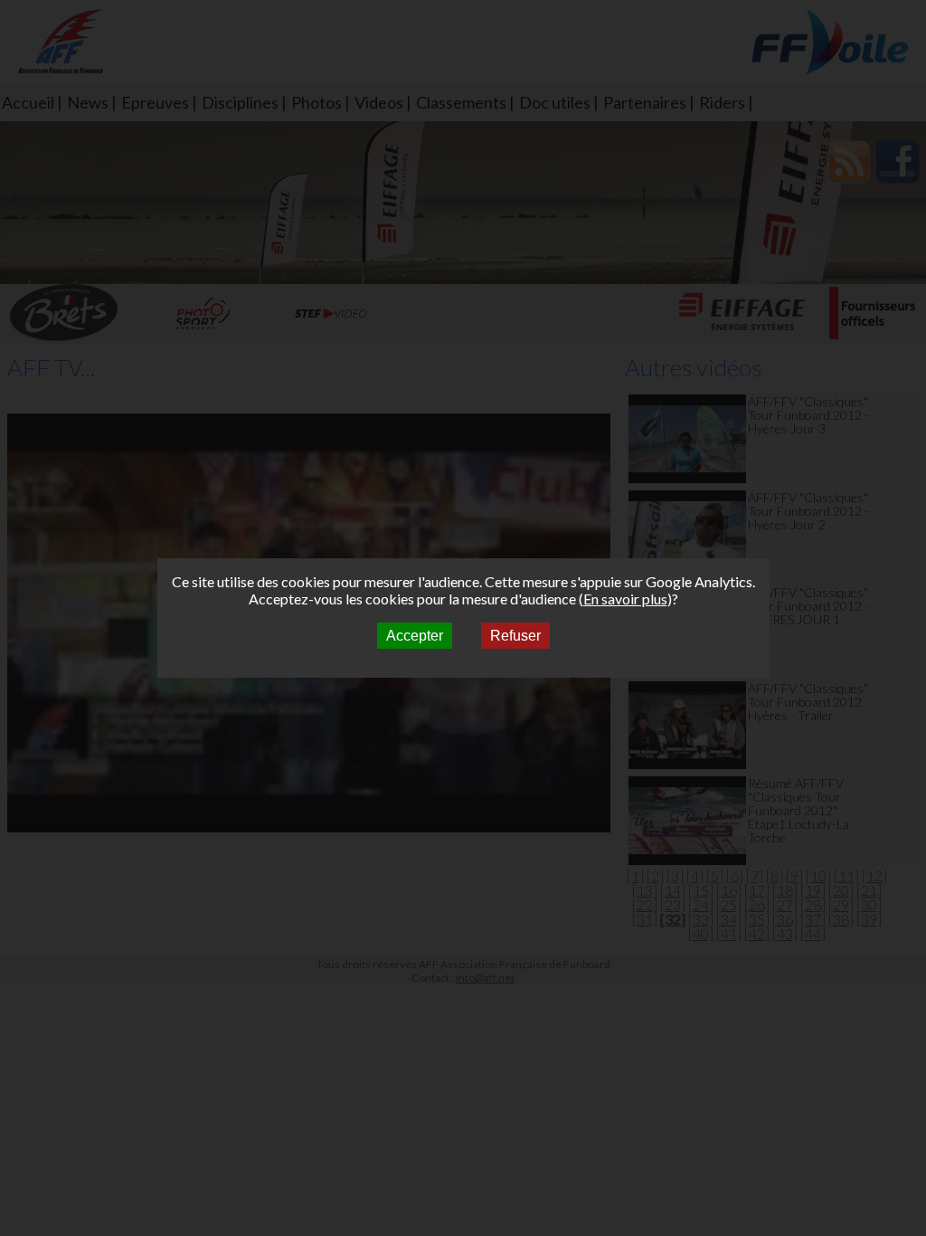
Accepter (414, 635)
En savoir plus (625, 598)
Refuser (515, 635)
